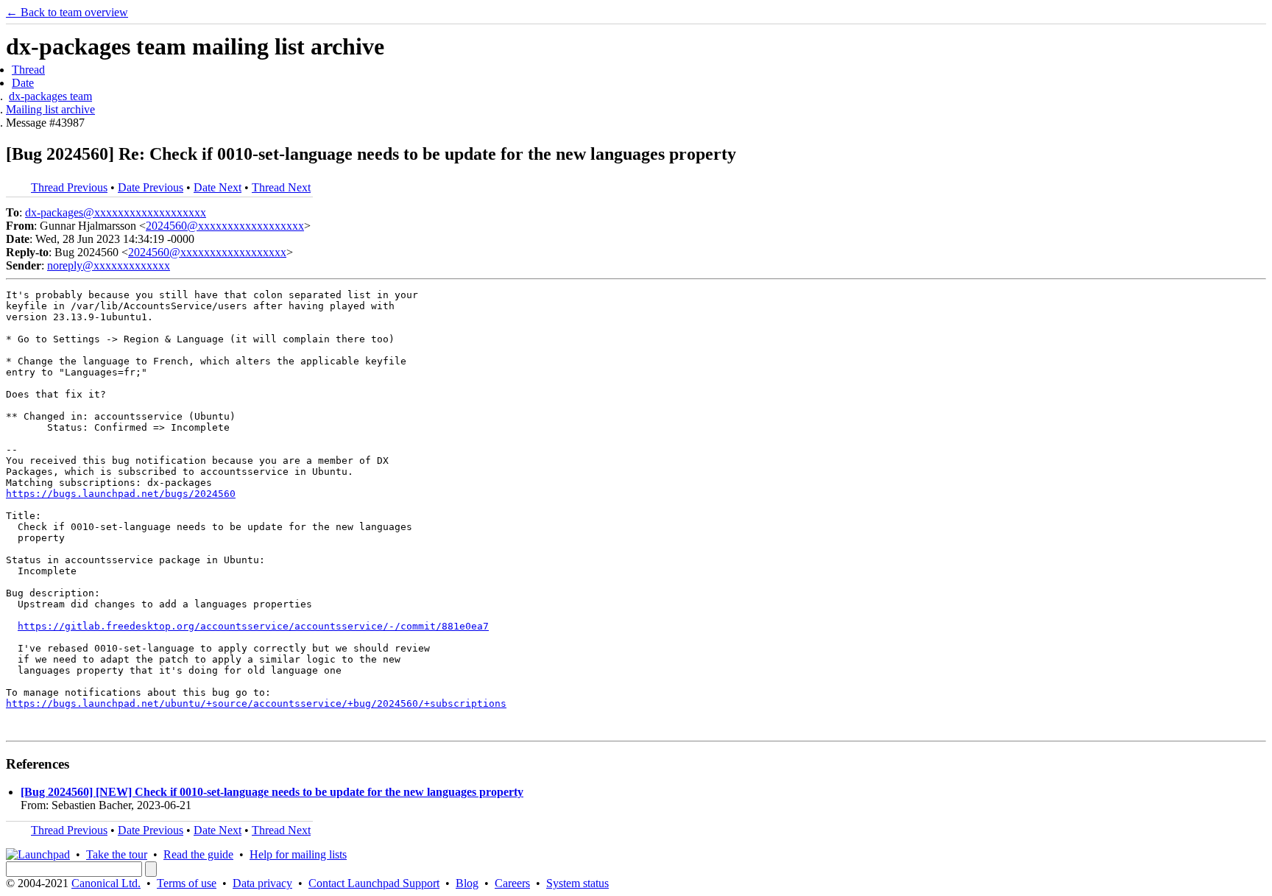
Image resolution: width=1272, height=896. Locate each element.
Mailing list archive (50, 109)
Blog (467, 883)
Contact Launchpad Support (373, 883)
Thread (28, 69)
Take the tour (116, 854)
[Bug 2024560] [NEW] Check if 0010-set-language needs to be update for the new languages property (272, 792)
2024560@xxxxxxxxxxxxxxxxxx (225, 225)
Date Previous (150, 187)
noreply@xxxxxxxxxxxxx (108, 265)
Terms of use (186, 883)
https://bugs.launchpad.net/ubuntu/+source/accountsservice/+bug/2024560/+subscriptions (256, 703)
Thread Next (281, 187)
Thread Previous (69, 187)
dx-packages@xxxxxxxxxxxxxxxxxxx (115, 212)
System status (577, 883)
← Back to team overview (67, 12)
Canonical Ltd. (106, 883)
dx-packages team (50, 96)
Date (23, 83)
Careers (512, 883)
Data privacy (262, 883)
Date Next (217, 187)
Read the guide (198, 854)
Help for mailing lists (298, 854)
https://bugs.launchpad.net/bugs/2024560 (121, 493)
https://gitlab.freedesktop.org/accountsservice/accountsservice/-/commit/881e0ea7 (253, 626)
